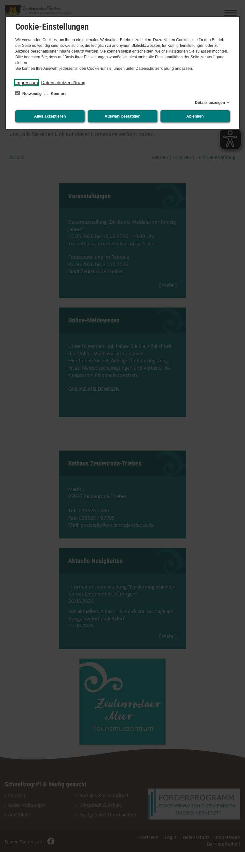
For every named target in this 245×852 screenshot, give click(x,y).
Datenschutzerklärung (63, 82)
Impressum (26, 82)
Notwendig (31, 93)
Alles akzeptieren (50, 116)
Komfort (58, 93)
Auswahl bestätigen (122, 116)
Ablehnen (195, 116)
